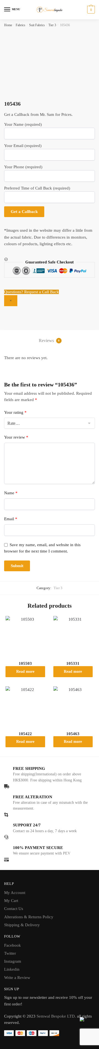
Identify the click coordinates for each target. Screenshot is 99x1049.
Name (11, 493)
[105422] (25, 706)
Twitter (10, 953)
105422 (25, 734)
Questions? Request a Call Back (31, 292)
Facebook (12, 945)
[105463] (73, 706)
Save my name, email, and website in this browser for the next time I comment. (42, 548)
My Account (14, 892)
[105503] (25, 636)
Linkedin (12, 969)
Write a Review (17, 977)
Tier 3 (52, 25)
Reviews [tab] (49, 340)
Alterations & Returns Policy (28, 917)
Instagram (12, 961)
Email (10, 519)
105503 (25, 663)
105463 (72, 734)
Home (8, 25)
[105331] (73, 636)
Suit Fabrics (37, 25)
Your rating (15, 412)
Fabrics (20, 25)
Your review (16, 437)
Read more (25, 671)
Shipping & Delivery (22, 925)
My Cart (11, 900)
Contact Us (13, 908)
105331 (72, 663)
